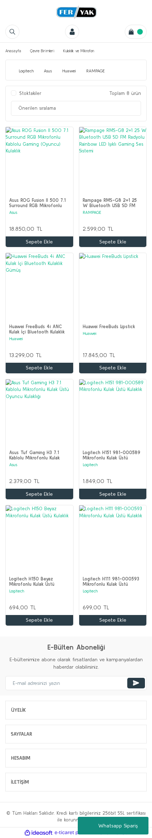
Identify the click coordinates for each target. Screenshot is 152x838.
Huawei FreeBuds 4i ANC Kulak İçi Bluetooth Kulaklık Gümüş (37, 329)
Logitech (90, 464)
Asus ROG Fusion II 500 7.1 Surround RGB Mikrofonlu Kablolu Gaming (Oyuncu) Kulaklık (37, 203)
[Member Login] (72, 32)
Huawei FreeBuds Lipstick (109, 326)
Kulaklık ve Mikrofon (78, 51)
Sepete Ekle (39, 242)
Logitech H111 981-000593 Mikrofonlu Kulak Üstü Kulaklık (111, 581)
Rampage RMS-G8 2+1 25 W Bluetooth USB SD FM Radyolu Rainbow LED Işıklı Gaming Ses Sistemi (110, 203)
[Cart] (136, 32)
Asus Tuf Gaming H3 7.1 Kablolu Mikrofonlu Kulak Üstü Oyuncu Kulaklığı (34, 455)
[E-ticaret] (75, 832)
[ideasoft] (38, 832)
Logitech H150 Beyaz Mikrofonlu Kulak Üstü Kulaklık (31, 581)
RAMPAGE (92, 212)
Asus (13, 212)
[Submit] (136, 683)
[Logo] (76, 12)
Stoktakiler (30, 93)
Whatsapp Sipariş (118, 825)
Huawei (16, 338)
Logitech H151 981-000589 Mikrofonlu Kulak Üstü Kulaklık (111, 455)
